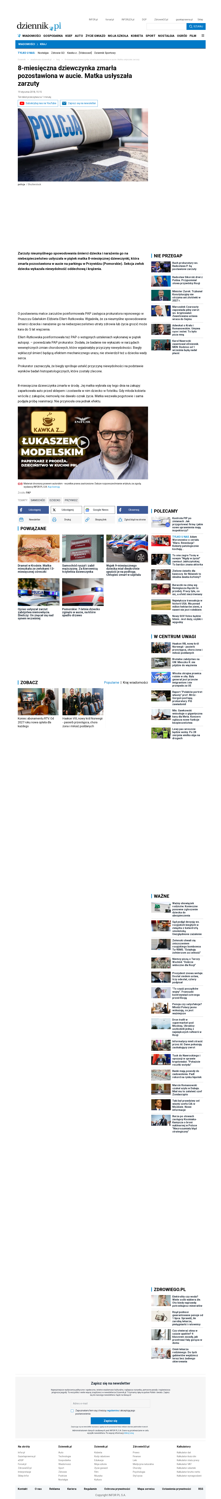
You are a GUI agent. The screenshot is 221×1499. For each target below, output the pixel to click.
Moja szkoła (100, 1464)
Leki (135, 1460)
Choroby (137, 1468)
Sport (61, 1468)
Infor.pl (21, 1452)
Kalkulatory (184, 1446)
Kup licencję (54, 487)
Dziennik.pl (65, 1446)
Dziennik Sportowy (105, 52)
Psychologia (139, 1472)
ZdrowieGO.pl (161, 19)
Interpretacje (24, 1472)
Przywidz (71, 500)
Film (96, 1472)
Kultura (98, 1479)
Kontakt (22, 1488)
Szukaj (198, 26)
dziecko (55, 500)
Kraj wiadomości (135, 682)
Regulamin (90, 1488)
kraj (58, 59)
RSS (200, 1488)
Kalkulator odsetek (186, 1468)
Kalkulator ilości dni (186, 1456)
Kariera (71, 1488)
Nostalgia (43, 52)
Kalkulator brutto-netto (188, 1472)
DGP (144, 19)
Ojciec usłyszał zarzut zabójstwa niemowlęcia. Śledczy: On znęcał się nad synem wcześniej (36, 614)
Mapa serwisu (146, 1488)
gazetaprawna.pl (184, 19)
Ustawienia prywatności (176, 1488)
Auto (60, 1452)
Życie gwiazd (101, 1468)
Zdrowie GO (58, 52)
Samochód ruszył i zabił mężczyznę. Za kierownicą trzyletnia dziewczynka (80, 568)
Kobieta (98, 1452)
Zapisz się (110, 1420)
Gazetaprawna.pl (26, 1456)
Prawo (136, 1452)
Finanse (137, 1456)
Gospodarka (64, 1460)
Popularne (111, 682)
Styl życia (137, 1475)
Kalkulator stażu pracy (188, 1460)
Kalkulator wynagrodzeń (189, 1475)
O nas (38, 1488)
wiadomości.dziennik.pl (41, 59)
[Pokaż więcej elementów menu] (203, 35)
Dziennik (22, 59)
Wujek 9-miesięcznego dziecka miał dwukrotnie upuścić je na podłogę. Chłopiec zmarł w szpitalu (123, 570)
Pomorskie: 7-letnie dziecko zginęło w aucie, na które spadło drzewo (81, 612)
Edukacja (99, 1460)
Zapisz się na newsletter (82, 103)
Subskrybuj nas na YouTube (41, 103)
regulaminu (113, 1410)
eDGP (21, 1460)
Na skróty (24, 1446)
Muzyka (98, 1475)
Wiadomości (26, 44)
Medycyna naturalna (143, 1464)
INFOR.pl (93, 19)
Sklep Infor (23, 1475)
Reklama (54, 1488)
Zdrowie (62, 1472)
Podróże (62, 1475)
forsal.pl (109, 19)
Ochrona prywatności (117, 1488)
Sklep (200, 19)
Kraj (43, 44)
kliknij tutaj (129, 1433)
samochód (38, 500)
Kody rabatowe (102, 1456)
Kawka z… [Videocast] (79, 52)
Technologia (64, 1456)
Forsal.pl (22, 1464)
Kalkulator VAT (184, 1464)
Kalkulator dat (184, 1452)
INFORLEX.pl (128, 19)
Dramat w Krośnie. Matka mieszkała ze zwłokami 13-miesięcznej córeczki (36, 568)
